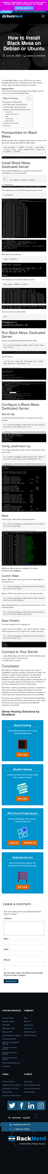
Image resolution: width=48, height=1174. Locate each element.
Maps (7, 116)
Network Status (29, 1092)
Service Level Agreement (11, 1095)
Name (6, 938)
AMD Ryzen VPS (8, 1028)
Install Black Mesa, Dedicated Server (15, 104)
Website (7, 960)
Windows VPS (7, 1032)
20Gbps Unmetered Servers (9, 1053)
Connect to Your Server (10, 123)
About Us (27, 1021)
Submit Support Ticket (32, 1085)
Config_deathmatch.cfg (12, 114)
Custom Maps (9, 118)
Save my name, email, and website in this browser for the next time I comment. (23, 974)
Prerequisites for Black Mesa (12, 102)
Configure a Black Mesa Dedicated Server (16, 109)
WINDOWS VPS (30, 843)
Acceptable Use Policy (10, 1088)
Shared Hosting (8, 1018)
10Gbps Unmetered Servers (9, 1048)
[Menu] (43, 16)
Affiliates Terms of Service (11, 1085)
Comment (8, 918)
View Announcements (32, 1088)
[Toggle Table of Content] (27, 99)
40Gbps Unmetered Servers (9, 1058)
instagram (39, 1102)
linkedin (29, 1102)
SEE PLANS (22, 755)
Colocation (6, 1066)
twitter (9, 1102)
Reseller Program (30, 1035)
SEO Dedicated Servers (11, 1063)
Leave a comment (36, 55)
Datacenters (28, 1025)
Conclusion (6, 125)
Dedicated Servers (9, 1039)
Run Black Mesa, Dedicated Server (14, 107)
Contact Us (28, 1028)
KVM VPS (5, 1025)
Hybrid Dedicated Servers (11, 1035)
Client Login (28, 1081)
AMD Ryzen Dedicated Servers (10, 1043)
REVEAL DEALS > (24, 8)
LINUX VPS (14, 843)
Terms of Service (8, 1081)
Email (6, 949)
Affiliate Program (30, 1032)
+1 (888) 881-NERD (20, 1129)
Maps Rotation (9, 121)
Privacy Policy (7, 1092)
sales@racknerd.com (21, 1124)
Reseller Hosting (8, 1021)
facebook (20, 1102)
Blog (25, 1018)
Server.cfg (8, 112)
